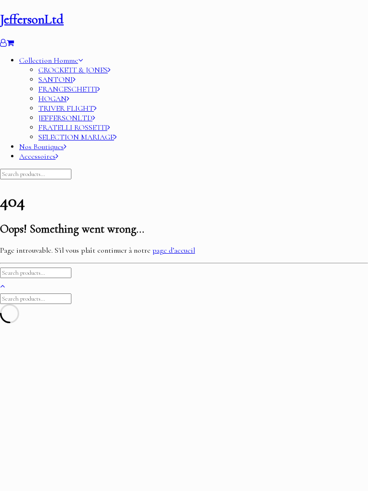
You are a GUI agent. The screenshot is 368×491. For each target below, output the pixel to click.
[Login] (3, 43)
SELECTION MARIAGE (76, 137)
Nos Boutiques (41, 147)
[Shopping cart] (10, 43)
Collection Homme (48, 60)
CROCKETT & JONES (73, 70)
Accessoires (37, 156)
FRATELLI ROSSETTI (72, 127)
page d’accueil (173, 250)
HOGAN (52, 99)
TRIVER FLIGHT (66, 108)
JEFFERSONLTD (65, 118)
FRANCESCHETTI (67, 89)
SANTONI (55, 79)
